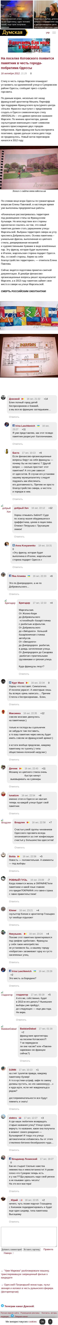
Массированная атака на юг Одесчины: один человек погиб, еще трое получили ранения (15, 23)
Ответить (14, 417)
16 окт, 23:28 (45, 971)
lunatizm (14, 795)
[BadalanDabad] (8, 1029)
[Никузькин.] (3, 934)
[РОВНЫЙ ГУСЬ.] (3, 880)
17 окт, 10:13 (28, 453)
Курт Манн (17, 682)
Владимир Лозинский (24, 1159)
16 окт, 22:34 (38, 682)
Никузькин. (15, 934)
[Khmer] (3, 910)
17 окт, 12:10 (39, 603)
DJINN (12, 1069)
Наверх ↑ (9, 1253)
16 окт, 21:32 (33, 399)
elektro (13, 1118)
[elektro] (3, 1118)
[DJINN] (3, 1070)
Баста (16, 453)
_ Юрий (13, 1200)
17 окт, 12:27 (30, 1118)
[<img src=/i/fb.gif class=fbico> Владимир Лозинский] (3, 1159)
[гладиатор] (7, 995)
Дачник (13, 768)
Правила (48, 1249)
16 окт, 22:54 (28, 795)
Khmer (13, 910)
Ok (42, 1321)
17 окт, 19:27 (46, 1159)
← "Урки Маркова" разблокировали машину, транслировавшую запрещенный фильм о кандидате (25, 1274)
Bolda (12, 856)
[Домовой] (3, 399)
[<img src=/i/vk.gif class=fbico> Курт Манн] (3, 683)
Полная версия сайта (10, 1313)
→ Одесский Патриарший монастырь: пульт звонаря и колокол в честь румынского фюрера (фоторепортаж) (27, 1288)
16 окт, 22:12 (38, 508)
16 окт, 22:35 (30, 713)
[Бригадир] (10, 603)
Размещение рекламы (30, 1313)
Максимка (15, 713)
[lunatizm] (3, 795)
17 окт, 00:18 (37, 994)
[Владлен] (6, 822)
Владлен (19, 822)
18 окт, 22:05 (31, 1200)
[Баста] (7, 453)
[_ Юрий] (3, 1200)
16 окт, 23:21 (26, 910)
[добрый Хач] (6, 511)
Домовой (14, 399)
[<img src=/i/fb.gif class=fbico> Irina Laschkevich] (7, 426)
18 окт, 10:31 (45, 545)
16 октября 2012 (10, 73)
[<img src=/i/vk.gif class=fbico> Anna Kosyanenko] (7, 545)
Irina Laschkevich (25, 426)
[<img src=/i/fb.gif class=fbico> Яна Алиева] (3, 576)
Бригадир (24, 603)
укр (48, 32)
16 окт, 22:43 (31, 768)
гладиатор (22, 994)
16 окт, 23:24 (36, 934)
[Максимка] (3, 713)
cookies (32, 1321)
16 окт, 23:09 (37, 880)
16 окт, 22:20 (39, 576)
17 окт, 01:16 (45, 1028)
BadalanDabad (28, 1028)
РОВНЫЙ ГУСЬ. (18, 880)
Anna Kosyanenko (25, 545)
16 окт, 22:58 (38, 822)
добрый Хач (21, 508)
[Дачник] (3, 768)
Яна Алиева (18, 576)
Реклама (29, 53)
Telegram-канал (21, 1316)
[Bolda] (3, 856)
